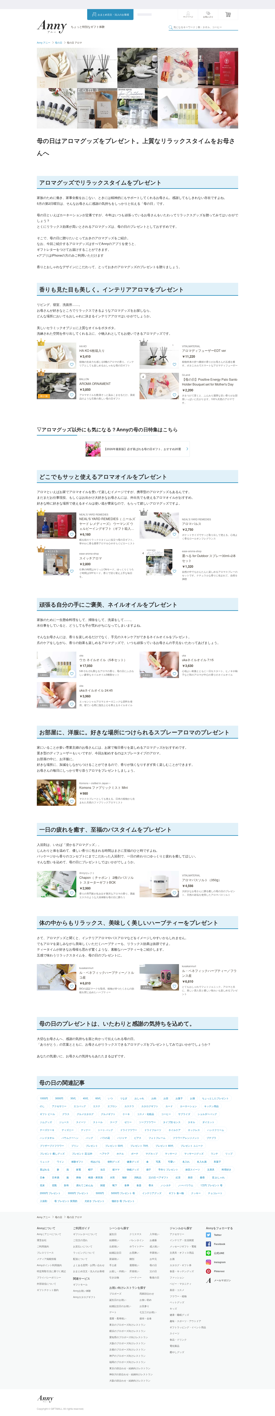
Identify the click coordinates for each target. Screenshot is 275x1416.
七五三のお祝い (148, 1312)
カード (169, 1106)
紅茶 (178, 1177)
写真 (158, 1161)
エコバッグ (80, 1106)
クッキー (196, 1193)
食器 (138, 1185)
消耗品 (137, 1177)
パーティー (135, 1277)
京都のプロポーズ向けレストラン (127, 1349)
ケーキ (126, 1114)
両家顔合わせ (147, 1293)
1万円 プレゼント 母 (211, 1185)
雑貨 (102, 1185)
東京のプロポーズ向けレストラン (127, 1324)
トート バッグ (105, 1130)
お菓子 (179, 1098)
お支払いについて (82, 1246)
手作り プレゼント (168, 1169)
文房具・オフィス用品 (182, 1252)
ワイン (60, 1161)
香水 (151, 1185)
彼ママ (116, 1169)
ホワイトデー (136, 1246)
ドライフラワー (128, 1130)
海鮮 (124, 1177)
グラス (65, 1114)
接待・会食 (146, 1318)
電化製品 (174, 1345)
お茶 (165, 1098)
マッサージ (171, 1153)
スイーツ (81, 1122)
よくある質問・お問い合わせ (88, 1265)
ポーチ (134, 1153)
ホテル (120, 1153)
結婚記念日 (115, 1252)
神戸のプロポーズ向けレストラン (127, 1355)
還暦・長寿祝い (117, 1318)
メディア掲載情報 (46, 1258)
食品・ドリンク (178, 1339)
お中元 (153, 1258)
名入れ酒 (202, 1161)
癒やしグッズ (177, 1352)
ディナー (86, 1130)
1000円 (44, 1098)
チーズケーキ (47, 1130)
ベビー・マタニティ (180, 1283)
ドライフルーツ (152, 1130)
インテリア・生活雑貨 (182, 1240)
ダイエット (208, 1122)
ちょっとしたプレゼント (215, 1098)
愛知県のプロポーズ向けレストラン (128, 1337)
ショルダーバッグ (207, 1114)
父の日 (153, 1271)
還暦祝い (134, 1265)
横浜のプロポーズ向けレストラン (127, 1330)
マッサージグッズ (194, 1153)
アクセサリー (59, 1106)
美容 (190, 1177)
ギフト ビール (47, 1114)
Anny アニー (43, 42)
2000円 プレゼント (50, 1193)
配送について (80, 1258)
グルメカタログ (85, 1114)
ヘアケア (104, 1153)
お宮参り (144, 1306)
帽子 (90, 1169)
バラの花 (105, 1137)
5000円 (100, 1193)
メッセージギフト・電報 (183, 1246)
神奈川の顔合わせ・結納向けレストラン (131, 1374)
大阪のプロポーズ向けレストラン (127, 1343)
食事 (126, 1185)
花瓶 (54, 1185)
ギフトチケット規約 (48, 1290)
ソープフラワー (147, 1122)
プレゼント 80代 (164, 1145)
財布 (66, 1185)
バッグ (89, 1137)
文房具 (210, 1169)
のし (42, 1106)
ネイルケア (175, 1130)
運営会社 (42, 1240)
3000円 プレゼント (78, 1193)
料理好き (226, 1169)
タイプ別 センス (172, 1122)
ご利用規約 (43, 1246)
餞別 (131, 1258)
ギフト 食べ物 (176, 1193)
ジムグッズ (46, 1122)
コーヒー (166, 1114)
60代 (98, 1098)
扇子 (148, 1169)
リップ (229, 1153)
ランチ (214, 1153)
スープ (113, 1122)
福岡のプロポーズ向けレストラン (127, 1362)
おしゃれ (139, 1098)
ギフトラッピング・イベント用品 (188, 1327)
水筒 (112, 1177)
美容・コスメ (177, 1290)
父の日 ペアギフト (159, 1177)
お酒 (192, 1098)
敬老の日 (154, 1277)
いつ (110, 1098)
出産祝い (114, 1246)
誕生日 (113, 1234)
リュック (45, 1161)
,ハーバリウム (185, 1185)
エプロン (112, 1106)
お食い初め (146, 1299)
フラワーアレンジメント (186, 1137)
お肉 (153, 1098)
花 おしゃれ (218, 1177)
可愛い (171, 1161)
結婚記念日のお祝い (120, 1306)
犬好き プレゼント (94, 1201)
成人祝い (154, 1246)
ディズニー (68, 1130)
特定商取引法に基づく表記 (51, 1271)
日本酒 (55, 1177)
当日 (102, 1169)
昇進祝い (134, 1271)
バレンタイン (136, 1240)
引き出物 (114, 1277)
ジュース (64, 1122)
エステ (96, 1106)
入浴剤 (43, 1201)
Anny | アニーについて (49, 1234)
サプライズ (184, 1114)
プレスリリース (45, 1252)
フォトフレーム (157, 1137)
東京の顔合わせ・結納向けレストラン (129, 1368)
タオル (191, 1122)
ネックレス (194, 1130)
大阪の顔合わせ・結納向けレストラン (129, 1380)
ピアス (137, 1137)
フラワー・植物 (178, 1296)
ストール (98, 1122)
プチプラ (211, 1137)
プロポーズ (115, 1293)
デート (113, 1312)
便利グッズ (114, 1161)
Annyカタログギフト (84, 1297)
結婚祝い (114, 1240)
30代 (73, 1098)
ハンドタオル (47, 1137)
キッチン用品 (211, 1106)
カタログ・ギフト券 (180, 1265)
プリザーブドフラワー (52, 1145)
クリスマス (135, 1234)
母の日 (58, 42)
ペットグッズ (177, 1302)
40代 (85, 1098)
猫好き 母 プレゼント (123, 1201)
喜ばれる (45, 1169)
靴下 (114, 1185)
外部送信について (46, 1283)
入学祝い (154, 1234)
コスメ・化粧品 (145, 1114)
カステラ (129, 1106)
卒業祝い (154, 1252)
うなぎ (123, 1098)
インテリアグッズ (151, 1193)
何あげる (95, 1161)
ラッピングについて (84, 1252)
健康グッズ (133, 1161)
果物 (78, 1177)
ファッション (177, 1277)
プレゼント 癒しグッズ (52, 1153)
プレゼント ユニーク (192, 1145)
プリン (75, 1145)
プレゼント (92, 1145)
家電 (78, 1169)
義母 (202, 1177)
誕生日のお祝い (117, 1299)
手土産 (113, 1265)
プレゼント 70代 (139, 1145)
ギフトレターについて (85, 1234)
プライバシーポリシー (49, 1277)
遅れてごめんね (84, 1185)
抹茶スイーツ (192, 1169)
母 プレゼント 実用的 (65, 1201)
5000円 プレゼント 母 (123, 1193)
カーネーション (188, 1106)
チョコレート (215, 1193)
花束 (42, 1185)
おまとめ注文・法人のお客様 (113, 14)
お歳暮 (153, 1240)
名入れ (186, 1161)
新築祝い (114, 1258)
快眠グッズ (133, 1169)
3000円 (59, 1098)
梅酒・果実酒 (95, 1177)
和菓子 (217, 1161)
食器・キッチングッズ (182, 1271)
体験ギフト (77, 1161)
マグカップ (152, 1153)
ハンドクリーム (215, 1130)
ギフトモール (80, 1284)
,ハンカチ (166, 1185)
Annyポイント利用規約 (49, 1265)
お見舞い (134, 1252)
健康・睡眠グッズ (179, 1314)
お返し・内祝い (117, 1271)
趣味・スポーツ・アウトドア (185, 1321)
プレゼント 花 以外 (82, 1153)
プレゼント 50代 (114, 1145)
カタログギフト (149, 1106)
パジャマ (122, 1137)
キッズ (173, 1308)
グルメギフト (108, 1114)
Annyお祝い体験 (82, 1290)
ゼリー (128, 1122)
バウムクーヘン (70, 1137)
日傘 (42, 1177)
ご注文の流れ (80, 1240)
